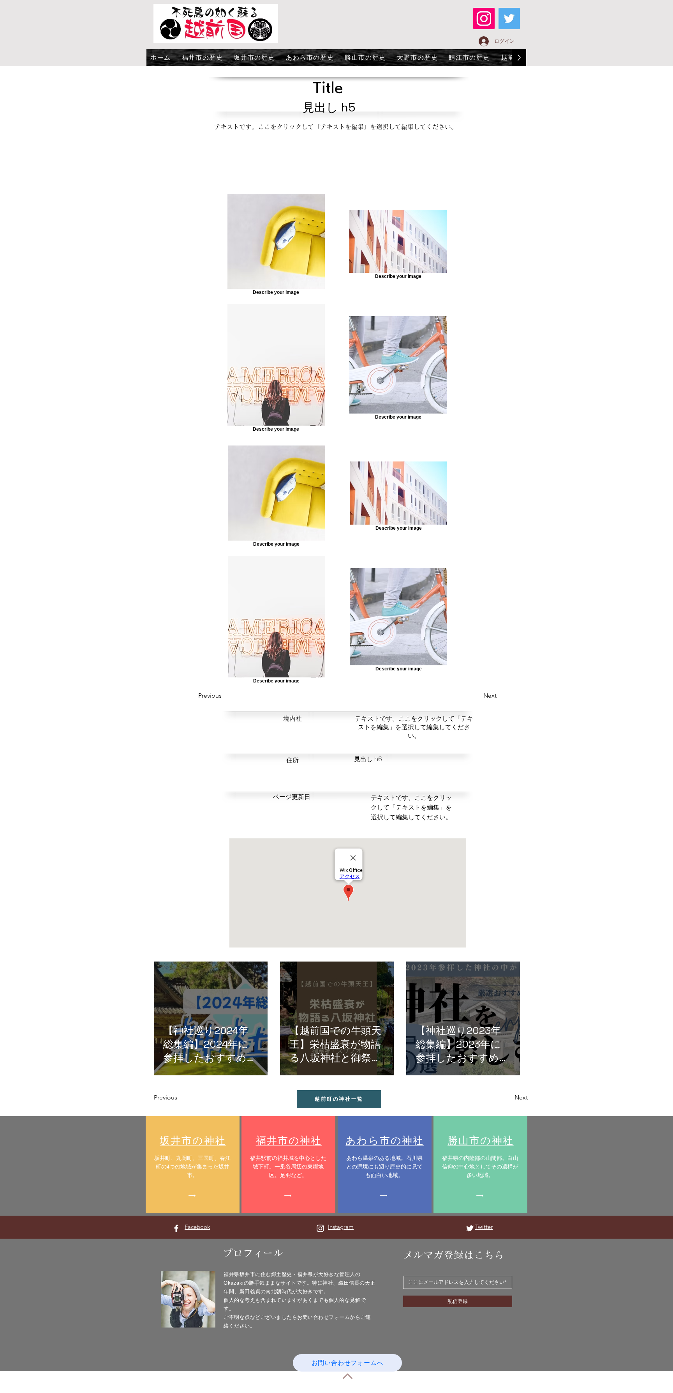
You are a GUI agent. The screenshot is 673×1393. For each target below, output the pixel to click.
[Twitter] (509, 18)
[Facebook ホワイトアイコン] (176, 1228)
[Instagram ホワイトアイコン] (320, 1228)
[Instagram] (484, 18)
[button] (226, 696)
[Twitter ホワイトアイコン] (470, 1228)
